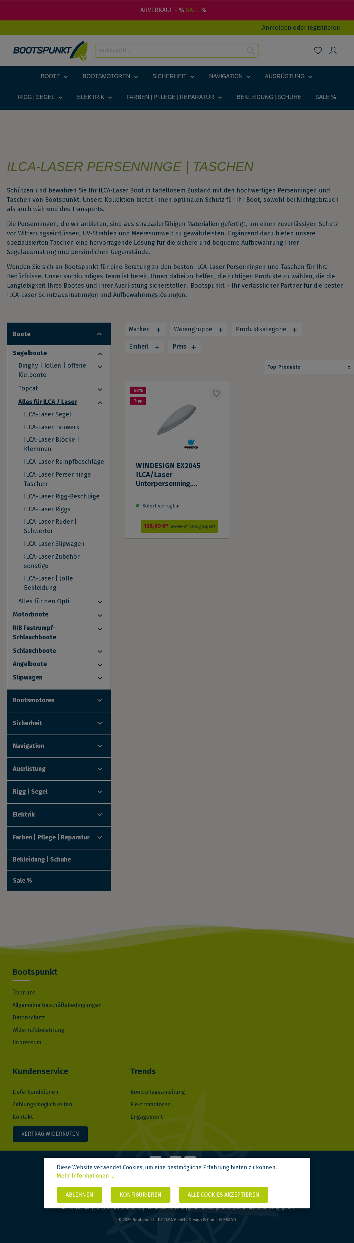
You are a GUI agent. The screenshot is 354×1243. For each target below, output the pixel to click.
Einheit (139, 346)
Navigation (28, 746)
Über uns (24, 992)
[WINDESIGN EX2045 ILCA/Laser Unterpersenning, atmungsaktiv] (177, 471)
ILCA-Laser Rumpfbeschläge (64, 462)
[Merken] (216, 393)
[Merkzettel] (318, 50)
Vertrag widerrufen (50, 1134)
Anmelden (276, 27)
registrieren (324, 27)
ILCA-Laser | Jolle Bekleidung (48, 583)
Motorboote (30, 614)
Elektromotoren (150, 1104)
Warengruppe (194, 329)
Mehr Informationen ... (85, 1175)
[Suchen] (251, 51)
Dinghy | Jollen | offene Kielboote (52, 370)
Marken (140, 329)
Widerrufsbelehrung (38, 1030)
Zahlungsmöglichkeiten (42, 1104)
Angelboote (30, 664)
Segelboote (30, 353)
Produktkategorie (262, 329)
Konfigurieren (140, 1194)
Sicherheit (27, 723)
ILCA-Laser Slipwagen (54, 544)
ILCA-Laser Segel (47, 414)
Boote (21, 334)
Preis (180, 346)
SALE (192, 10)
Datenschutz (28, 1017)
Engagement (146, 1117)
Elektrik (24, 814)
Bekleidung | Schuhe (42, 859)
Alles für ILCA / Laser (47, 402)
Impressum (26, 1042)
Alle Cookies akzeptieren (223, 1194)
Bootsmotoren (34, 700)
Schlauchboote (34, 651)
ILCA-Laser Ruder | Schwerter (50, 526)
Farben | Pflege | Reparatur (51, 837)
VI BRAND (227, 1219)
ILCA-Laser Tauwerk (52, 427)
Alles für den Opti (43, 601)
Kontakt (22, 1117)
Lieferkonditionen (35, 1092)
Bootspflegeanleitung (157, 1092)
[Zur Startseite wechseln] (50, 51)
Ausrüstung (29, 769)
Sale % (22, 880)
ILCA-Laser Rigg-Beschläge (62, 496)
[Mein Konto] (333, 50)
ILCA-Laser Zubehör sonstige (52, 561)
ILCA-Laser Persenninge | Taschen (59, 479)
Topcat (28, 388)
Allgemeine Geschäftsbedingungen (57, 1005)
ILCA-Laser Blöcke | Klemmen (52, 444)
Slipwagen (28, 677)
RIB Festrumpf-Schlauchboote (34, 632)
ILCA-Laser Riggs (47, 509)
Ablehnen (79, 1194)
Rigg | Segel (30, 791)
